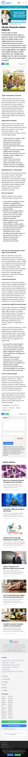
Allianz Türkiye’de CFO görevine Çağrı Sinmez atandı (13, 567)
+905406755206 (15, 726)
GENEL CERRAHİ (11, 700)
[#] (14, 641)
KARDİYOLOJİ (4, 716)
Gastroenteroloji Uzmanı (18, 660)
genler (12, 662)
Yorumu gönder (8, 443)
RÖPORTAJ (4, 698)
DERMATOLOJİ (11, 710)
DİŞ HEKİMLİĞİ (4, 712)
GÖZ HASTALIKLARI (6, 718)
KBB (2, 706)
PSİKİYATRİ (4, 708)
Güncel (5, 23)
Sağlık (3, 710)
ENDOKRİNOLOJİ (11, 706)
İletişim (5, 690)
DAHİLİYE (10, 712)
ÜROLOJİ (3, 700)
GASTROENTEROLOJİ (12, 696)
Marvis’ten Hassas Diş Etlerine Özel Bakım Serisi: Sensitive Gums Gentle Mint (13, 481)
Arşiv (4, 685)
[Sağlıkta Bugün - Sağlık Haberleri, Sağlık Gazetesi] (6, 3)
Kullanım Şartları (5, 746)
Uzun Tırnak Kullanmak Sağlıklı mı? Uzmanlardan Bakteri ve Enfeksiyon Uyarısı (13, 596)
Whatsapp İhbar (15, 722)
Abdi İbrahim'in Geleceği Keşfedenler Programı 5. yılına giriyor (13, 539)
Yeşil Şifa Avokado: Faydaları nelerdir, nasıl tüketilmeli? (13, 625)
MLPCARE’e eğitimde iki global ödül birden (13, 510)
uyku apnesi (15, 667)
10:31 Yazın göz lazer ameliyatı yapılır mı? (15, 7)
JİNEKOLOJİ (4, 704)
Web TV (5, 676)
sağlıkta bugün (5, 669)
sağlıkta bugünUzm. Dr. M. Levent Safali (11, 665)
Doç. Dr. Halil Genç (6, 660)
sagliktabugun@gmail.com (10, 729)
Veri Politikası (5, 744)
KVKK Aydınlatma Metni (7, 748)
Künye (5, 687)
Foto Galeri (6, 679)
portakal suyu (5, 662)
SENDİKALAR (10, 702)
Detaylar (10, 755)
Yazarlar (5, 682)
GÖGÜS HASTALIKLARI (13, 704)
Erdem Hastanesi (6, 667)
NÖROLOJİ (10, 708)
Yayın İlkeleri (4, 742)
